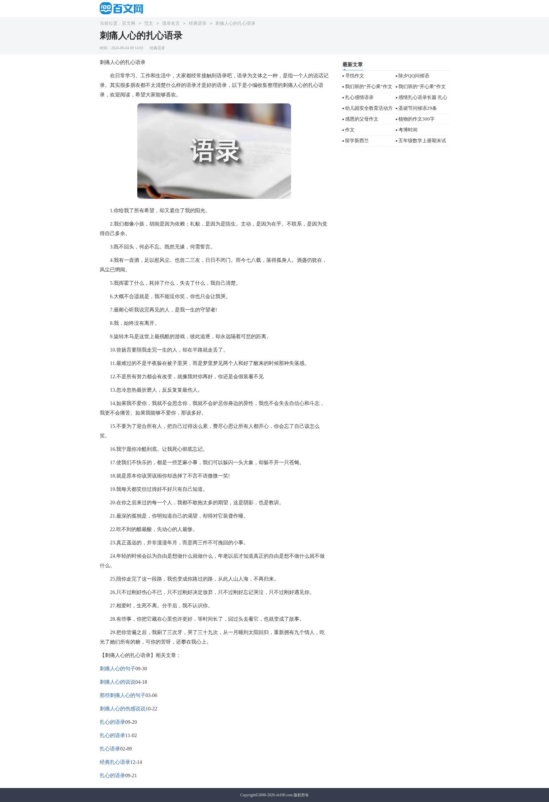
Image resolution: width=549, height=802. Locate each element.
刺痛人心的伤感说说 (123, 708)
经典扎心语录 (115, 762)
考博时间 (407, 129)
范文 (148, 23)
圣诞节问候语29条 (417, 108)
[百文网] (123, 8)
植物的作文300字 (416, 119)
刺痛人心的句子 (117, 668)
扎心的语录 (112, 722)
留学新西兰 (357, 140)
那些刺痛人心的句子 (123, 695)
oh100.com (284, 795)
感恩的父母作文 (361, 119)
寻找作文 (354, 75)
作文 (350, 129)
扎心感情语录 (359, 97)
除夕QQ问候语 (413, 75)
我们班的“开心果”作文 (368, 86)
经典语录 (198, 23)
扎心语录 (110, 748)
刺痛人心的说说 (117, 682)
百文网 (128, 23)
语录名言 (171, 23)
